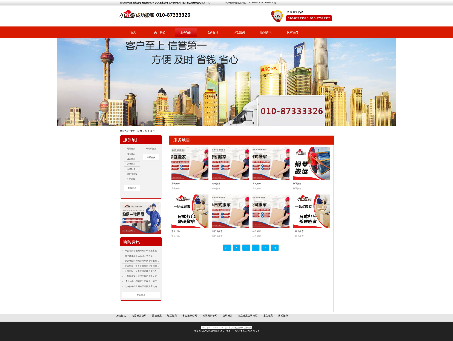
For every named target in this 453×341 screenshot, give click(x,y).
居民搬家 (131, 148)
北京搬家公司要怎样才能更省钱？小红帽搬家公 (142, 271)
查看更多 (132, 188)
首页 (133, 32)
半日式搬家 (132, 174)
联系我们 (292, 32)
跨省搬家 (131, 153)
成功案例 (239, 32)
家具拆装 (131, 169)
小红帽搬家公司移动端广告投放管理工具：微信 (142, 276)
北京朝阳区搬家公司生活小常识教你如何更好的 (142, 261)
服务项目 (186, 32)
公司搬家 (131, 179)
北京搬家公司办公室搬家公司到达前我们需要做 (142, 266)
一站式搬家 (151, 148)
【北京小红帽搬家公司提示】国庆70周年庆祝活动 (142, 281)
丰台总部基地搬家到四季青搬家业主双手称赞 (142, 250)
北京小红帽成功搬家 (233, 327)
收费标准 (212, 32)
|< (236, 247)
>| (275, 247)
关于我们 (159, 32)
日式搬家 (131, 159)
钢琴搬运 (131, 164)
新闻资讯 (265, 32)
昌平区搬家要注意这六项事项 (139, 256)
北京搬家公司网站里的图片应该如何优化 (142, 286)
